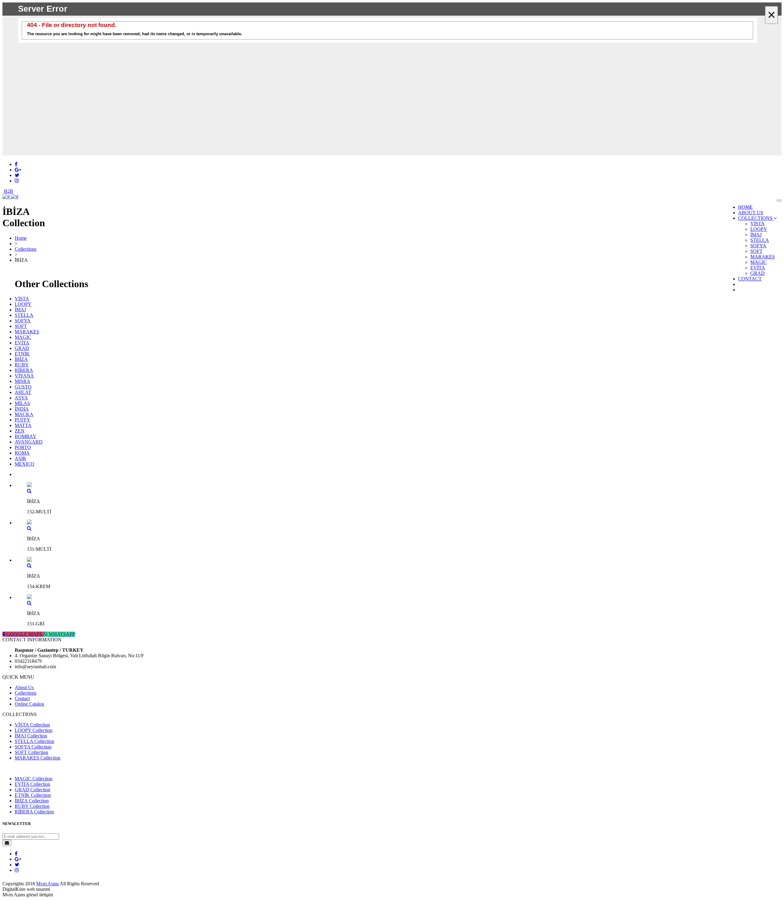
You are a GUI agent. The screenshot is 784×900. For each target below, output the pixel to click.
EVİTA (757, 267)
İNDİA (22, 408)
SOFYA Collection (33, 746)
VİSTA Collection (32, 724)
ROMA (22, 453)
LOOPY (758, 229)
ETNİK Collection (33, 795)
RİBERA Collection (34, 811)
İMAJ (756, 234)
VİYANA (24, 375)
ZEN (19, 430)
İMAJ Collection (31, 735)
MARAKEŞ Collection (37, 757)
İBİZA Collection (32, 800)
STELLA (759, 240)
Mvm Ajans (47, 883)
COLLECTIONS (756, 218)
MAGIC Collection (33, 778)
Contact (22, 698)
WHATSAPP (61, 634)
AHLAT (23, 392)
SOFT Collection (31, 752)
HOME (745, 207)
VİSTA (757, 223)
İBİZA (21, 359)
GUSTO (23, 386)
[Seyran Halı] (10, 196)
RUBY (22, 364)
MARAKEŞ (762, 256)
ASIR (20, 458)
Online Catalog (29, 704)
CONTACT (750, 278)
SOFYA (758, 245)
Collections (25, 249)
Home (21, 238)
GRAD (757, 273)
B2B (8, 191)
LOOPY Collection (33, 730)
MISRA (22, 381)
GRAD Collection (32, 789)
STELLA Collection (34, 741)
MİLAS (22, 403)
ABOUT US (750, 212)
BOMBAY (25, 436)
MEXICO (24, 464)
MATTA (23, 425)
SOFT (756, 251)
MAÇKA (24, 414)
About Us (24, 687)
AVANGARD (29, 441)
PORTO (23, 447)
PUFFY (22, 419)
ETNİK (22, 353)
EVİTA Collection (32, 784)
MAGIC (758, 262)
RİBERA (24, 370)
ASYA (21, 397)
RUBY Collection (32, 806)
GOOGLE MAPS (24, 634)
